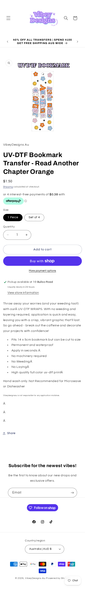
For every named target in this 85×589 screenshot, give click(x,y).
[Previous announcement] (7, 41)
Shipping (8, 187)
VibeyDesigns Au (35, 578)
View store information (23, 292)
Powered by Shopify (58, 578)
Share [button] (11, 433)
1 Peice (13, 217)
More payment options (42, 271)
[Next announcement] (77, 41)
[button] (8, 18)
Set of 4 (34, 217)
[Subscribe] (72, 492)
